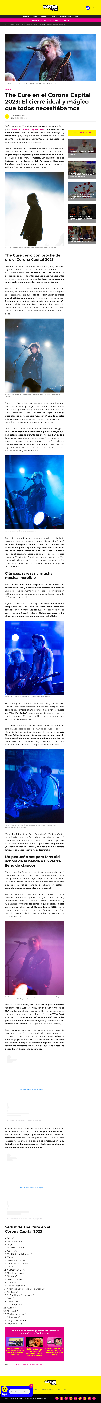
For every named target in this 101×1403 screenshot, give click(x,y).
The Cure (39, 1364)
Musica (34, 16)
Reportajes (37, 20)
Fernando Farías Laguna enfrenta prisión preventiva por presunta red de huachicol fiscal (82, 174)
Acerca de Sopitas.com (58, 1389)
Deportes (43, 16)
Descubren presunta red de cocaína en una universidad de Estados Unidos (81, 218)
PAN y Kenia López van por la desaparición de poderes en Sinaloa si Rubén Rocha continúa (81, 239)
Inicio (6, 24)
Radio (66, 20)
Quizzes (47, 20)
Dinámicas (57, 20)
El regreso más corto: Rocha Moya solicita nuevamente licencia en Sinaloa (82, 152)
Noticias (26, 16)
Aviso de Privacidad (40, 1389)
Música (11, 24)
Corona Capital (17, 1364)
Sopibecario (19, 115)
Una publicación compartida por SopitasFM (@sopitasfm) (24, 1120)
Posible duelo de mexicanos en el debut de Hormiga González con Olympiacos (82, 196)
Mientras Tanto (65, 16)
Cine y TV (54, 16)
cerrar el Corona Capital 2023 (27, 129)
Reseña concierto (29, 1364)
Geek (76, 16)
